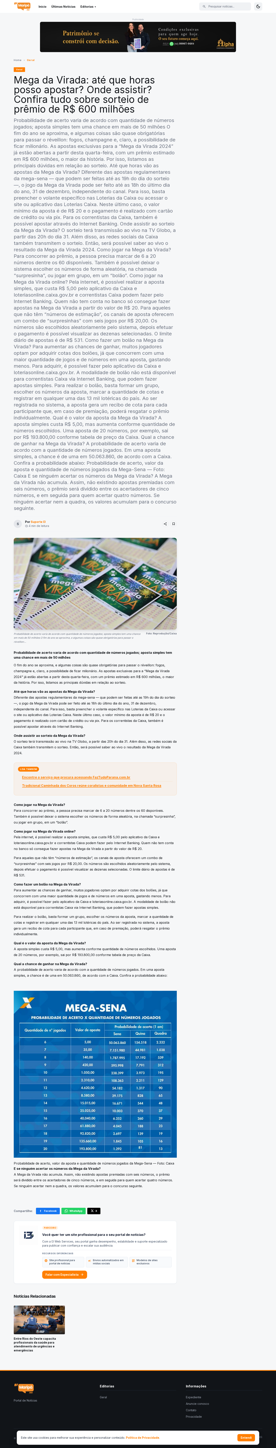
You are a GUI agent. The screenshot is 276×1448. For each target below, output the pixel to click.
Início (42, 6)
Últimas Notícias (63, 6)
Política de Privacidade (142, 1437)
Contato (191, 1410)
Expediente (193, 1397)
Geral (31, 60)
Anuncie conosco (197, 1403)
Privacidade (194, 1416)
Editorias (87, 6)
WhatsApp (76, 1210)
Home (17, 60)
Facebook (50, 1210)
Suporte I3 (38, 521)
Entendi (246, 1437)
